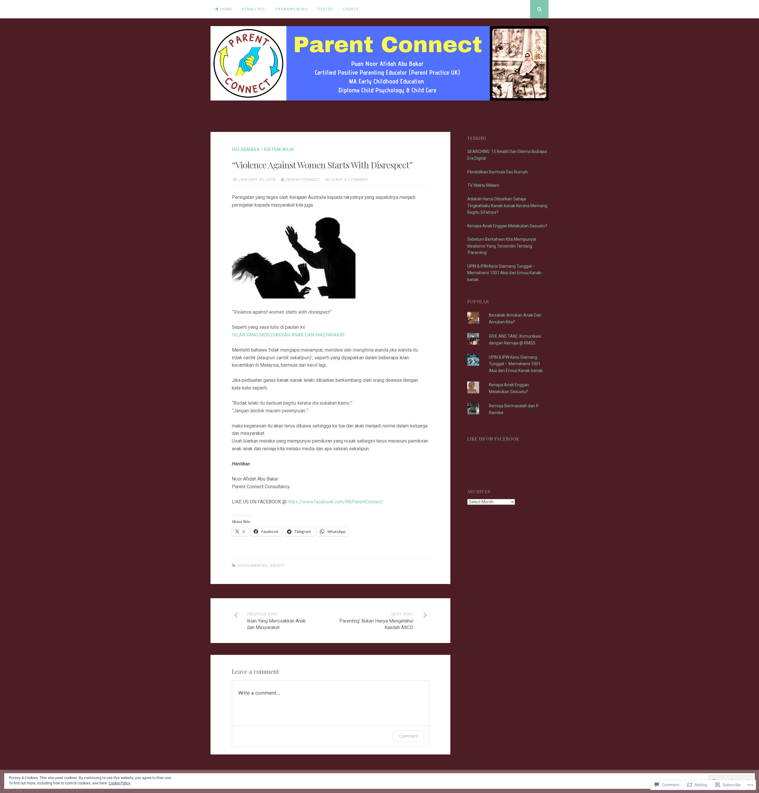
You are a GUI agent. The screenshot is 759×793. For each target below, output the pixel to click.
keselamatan (252, 565)
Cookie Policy (119, 783)
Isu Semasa (245, 149)
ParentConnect (303, 179)
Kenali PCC (253, 9)
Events (350, 9)
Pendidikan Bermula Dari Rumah (497, 172)
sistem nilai (279, 149)
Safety (277, 565)
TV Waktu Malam (483, 185)
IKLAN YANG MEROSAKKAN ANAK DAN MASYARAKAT (289, 335)
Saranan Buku (291, 9)
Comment (408, 735)
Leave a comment (350, 179)
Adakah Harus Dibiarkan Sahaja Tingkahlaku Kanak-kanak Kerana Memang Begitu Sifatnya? (507, 206)
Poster (325, 9)
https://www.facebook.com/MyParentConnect (335, 502)
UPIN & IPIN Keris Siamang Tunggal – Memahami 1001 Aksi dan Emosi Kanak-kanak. (505, 273)
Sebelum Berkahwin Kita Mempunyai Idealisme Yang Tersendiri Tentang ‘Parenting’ (501, 246)
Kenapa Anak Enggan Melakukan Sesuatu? (507, 226)
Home (226, 9)
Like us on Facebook (493, 439)
